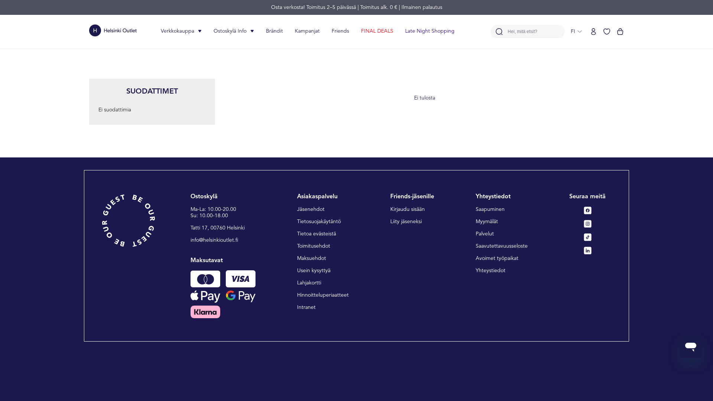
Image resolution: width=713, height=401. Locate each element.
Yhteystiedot (490, 270)
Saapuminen (490, 209)
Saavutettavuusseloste (502, 246)
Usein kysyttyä (314, 270)
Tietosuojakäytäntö (319, 221)
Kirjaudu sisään (407, 209)
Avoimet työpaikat (497, 258)
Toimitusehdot (313, 246)
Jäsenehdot (311, 209)
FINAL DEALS (377, 31)
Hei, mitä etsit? (522, 31)
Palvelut (485, 234)
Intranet (306, 307)
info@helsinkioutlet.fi (214, 240)
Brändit (274, 31)
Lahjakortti (309, 283)
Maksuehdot (311, 258)
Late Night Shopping (430, 31)
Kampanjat (307, 31)
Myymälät (487, 221)
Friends (340, 31)
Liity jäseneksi (406, 221)
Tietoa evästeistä (316, 234)
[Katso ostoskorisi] (620, 31)
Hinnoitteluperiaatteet (323, 295)
